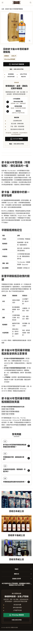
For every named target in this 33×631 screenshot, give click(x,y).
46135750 (7, 363)
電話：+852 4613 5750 (16, 69)
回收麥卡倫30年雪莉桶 (7, 409)
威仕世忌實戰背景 (21, 425)
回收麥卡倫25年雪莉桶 (7, 414)
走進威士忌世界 (16, 578)
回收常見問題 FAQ (6, 427)
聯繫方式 (16, 574)
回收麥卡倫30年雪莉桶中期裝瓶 (10, 411)
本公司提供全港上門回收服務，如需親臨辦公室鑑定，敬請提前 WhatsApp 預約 (16, 584)
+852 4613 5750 (17, 620)
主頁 (2, 9)
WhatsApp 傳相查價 (18, 64)
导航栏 (16, 569)
